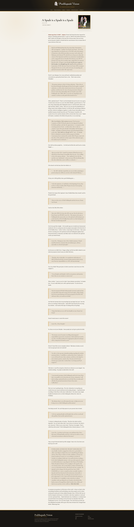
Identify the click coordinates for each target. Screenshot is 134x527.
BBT (76, 518)
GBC (76, 517)
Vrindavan (89, 517)
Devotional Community (78, 516)
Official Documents (91, 518)
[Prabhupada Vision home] (67, 4)
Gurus (89, 516)
